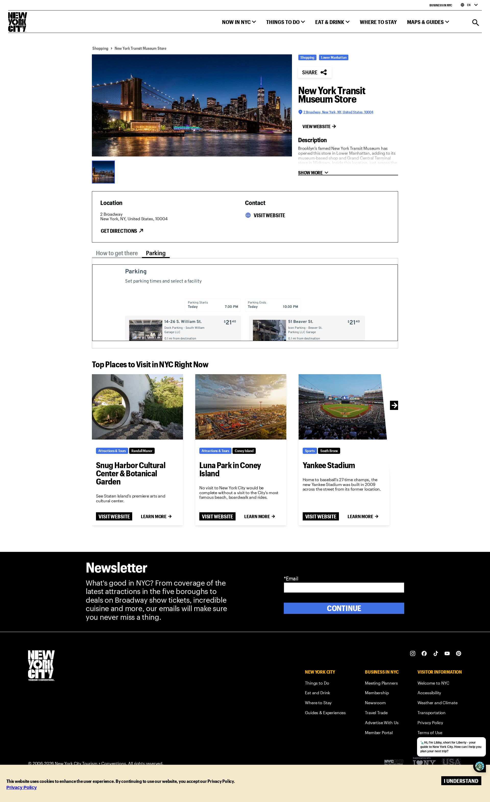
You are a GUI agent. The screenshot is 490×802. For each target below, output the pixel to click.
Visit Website (269, 215)
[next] (394, 405)
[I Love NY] (424, 763)
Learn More (153, 516)
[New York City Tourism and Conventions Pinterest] (459, 653)
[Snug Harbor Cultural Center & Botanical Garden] (137, 407)
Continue (344, 608)
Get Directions (119, 231)
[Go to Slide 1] (104, 172)
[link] (325, 684)
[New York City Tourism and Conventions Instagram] (413, 653)
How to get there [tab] (117, 253)
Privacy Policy (21, 787)
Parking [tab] (156, 253)
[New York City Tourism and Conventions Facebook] (424, 653)
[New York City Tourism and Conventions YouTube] (447, 653)
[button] (239, 23)
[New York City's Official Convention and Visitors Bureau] (396, 763)
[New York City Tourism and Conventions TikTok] (436, 653)
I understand (461, 780)
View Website (316, 126)
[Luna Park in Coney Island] (240, 407)
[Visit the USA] (451, 763)
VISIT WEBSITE (114, 516)
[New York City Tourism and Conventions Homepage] (41, 666)
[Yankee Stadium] (344, 407)
